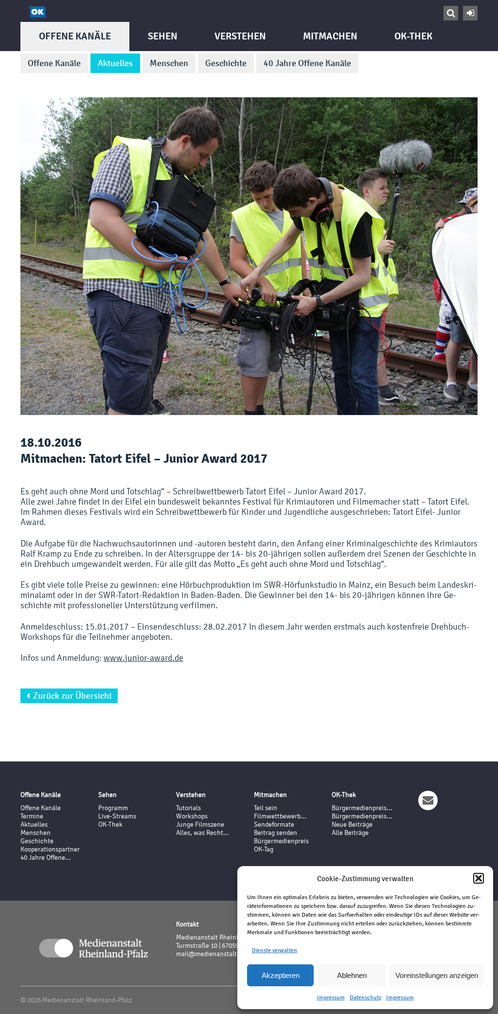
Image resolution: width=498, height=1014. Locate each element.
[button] (478, 878)
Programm (113, 808)
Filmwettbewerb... (280, 816)
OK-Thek (413, 36)
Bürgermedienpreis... (362, 808)
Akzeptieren (281, 975)
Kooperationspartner (50, 849)
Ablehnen (352, 975)
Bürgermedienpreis (281, 841)
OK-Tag (263, 849)
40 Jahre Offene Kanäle (307, 63)
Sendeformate (274, 824)
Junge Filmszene (200, 824)
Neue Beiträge (352, 824)
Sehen (163, 36)
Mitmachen (330, 36)
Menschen (169, 63)
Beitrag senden (275, 833)
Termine (31, 816)
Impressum (331, 997)
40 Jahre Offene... (45, 857)
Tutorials (188, 808)
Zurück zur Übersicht (69, 695)
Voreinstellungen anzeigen (436, 975)
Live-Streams (117, 816)
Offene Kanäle (75, 36)
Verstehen (240, 36)
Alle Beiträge (350, 833)
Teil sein (265, 808)
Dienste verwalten (274, 950)
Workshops (192, 816)
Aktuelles (115, 63)
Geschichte (226, 63)
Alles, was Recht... (202, 833)
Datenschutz (365, 997)
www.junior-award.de (143, 657)
